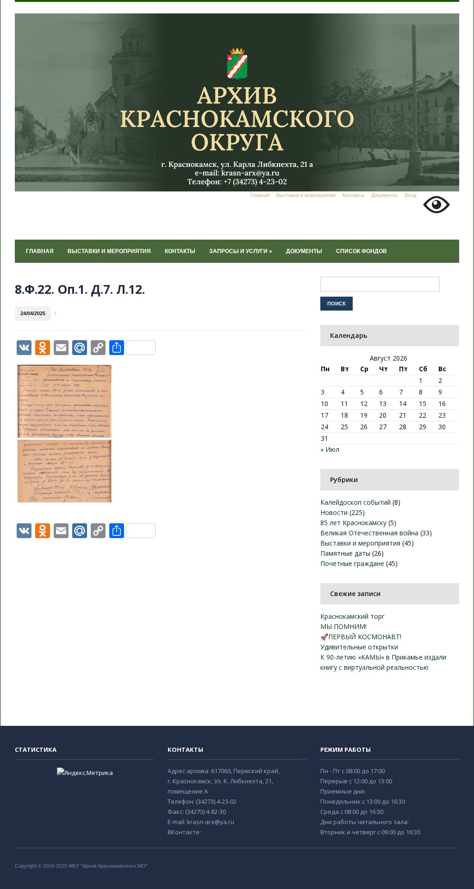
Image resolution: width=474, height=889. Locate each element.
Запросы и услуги (240, 251)
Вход (410, 195)
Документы (384, 195)
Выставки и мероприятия (306, 195)
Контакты (353, 195)
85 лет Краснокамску (353, 522)
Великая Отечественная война (369, 532)
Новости (334, 512)
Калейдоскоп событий (355, 502)
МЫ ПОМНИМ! (343, 626)
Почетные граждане (352, 563)
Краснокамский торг (352, 616)
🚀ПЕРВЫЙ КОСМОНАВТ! (360, 636)
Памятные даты (345, 553)
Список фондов (361, 251)
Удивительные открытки (359, 646)
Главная (259, 195)
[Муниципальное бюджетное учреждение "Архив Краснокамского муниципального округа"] (237, 102)
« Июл (329, 449)
